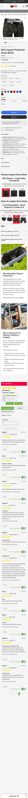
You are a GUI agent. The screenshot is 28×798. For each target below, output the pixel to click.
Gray (8, 92)
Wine (2, 94)
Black (2, 92)
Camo (5, 92)
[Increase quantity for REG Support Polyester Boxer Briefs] (7, 107)
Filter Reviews (5, 419)
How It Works (20, 11)
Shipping (3, 57)
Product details (4, 134)
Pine (11, 92)
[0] (26, 6)
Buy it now (14, 117)
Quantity (3, 103)
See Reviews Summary (10, 428)
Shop (6, 14)
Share (4, 449)
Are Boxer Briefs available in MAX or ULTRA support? (11, 240)
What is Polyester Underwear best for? (10, 235)
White (23, 92)
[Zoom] (25, 18)
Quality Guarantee (5, 166)
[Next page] (19, 693)
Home (2, 14)
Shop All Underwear (12, 11)
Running (10, 14)
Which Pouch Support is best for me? (10, 231)
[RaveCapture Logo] (6, 383)
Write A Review (18, 403)
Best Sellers (3, 11)
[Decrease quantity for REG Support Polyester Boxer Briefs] (2, 107)
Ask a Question (9, 403)
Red (14, 92)
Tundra (20, 92)
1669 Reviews (13, 66)
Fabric (2, 158)
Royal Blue (17, 92)
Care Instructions (5, 162)
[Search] (23, 6)
